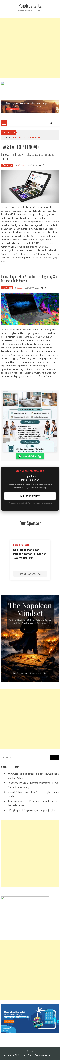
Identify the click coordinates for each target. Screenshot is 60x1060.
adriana (20, 165)
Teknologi (7, 165)
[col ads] (30, 638)
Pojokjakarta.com (42, 1054)
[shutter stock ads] (30, 106)
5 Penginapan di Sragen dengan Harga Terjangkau (32, 810)
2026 (17, 1054)
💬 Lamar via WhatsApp (30, 456)
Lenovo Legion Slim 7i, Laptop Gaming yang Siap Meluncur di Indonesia (29, 278)
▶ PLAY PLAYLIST (30, 495)
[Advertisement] (30, 48)
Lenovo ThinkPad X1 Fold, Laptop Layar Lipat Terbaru (27, 156)
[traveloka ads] (30, 1018)
